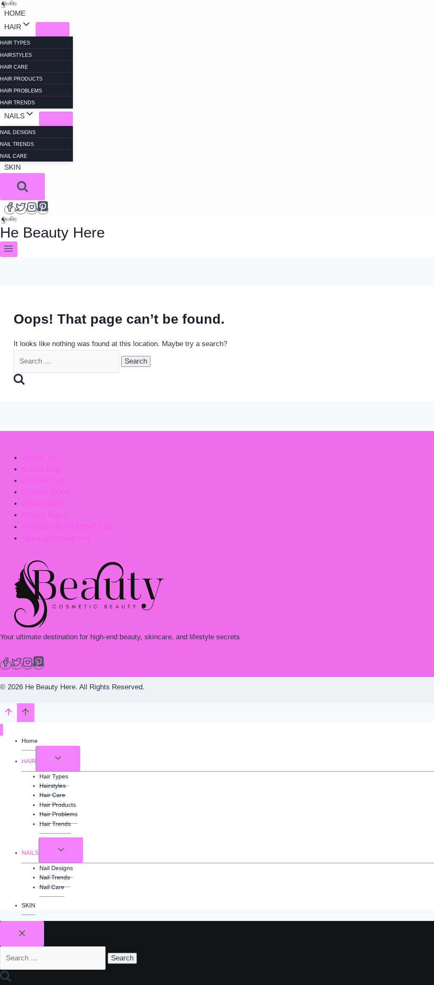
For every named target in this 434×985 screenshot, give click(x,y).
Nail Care (13, 156)
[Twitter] (20, 209)
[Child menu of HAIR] (53, 29)
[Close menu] (1, 730)
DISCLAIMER (43, 504)
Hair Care (14, 67)
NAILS (30, 852)
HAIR (29, 761)
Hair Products (21, 79)
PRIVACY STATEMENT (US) (67, 527)
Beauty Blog (41, 469)
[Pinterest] (42, 209)
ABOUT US (40, 458)
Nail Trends (17, 144)
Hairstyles (16, 55)
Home (14, 13)
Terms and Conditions (56, 538)
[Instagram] (31, 209)
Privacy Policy (44, 515)
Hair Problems (21, 91)
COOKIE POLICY (49, 492)
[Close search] (22, 933)
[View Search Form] (22, 186)
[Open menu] (8, 249)
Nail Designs (18, 132)
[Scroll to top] (8, 714)
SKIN (12, 167)
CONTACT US (44, 481)
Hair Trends (17, 103)
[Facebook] (9, 209)
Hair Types (15, 43)
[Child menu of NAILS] (56, 119)
